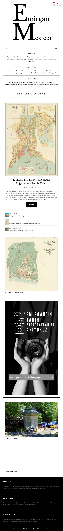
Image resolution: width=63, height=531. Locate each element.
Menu (55, 48)
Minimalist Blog (36, 528)
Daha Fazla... (31, 204)
